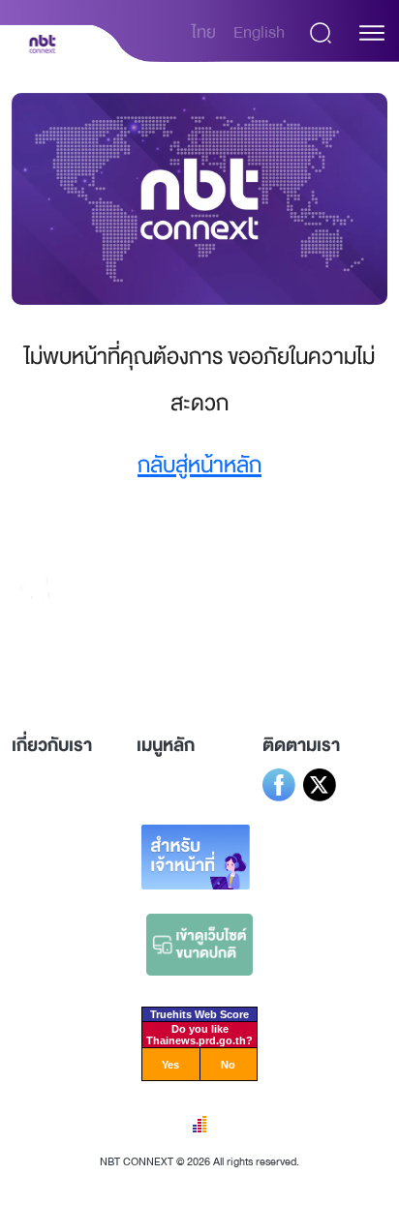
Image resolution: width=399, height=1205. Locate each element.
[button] (371, 32)
